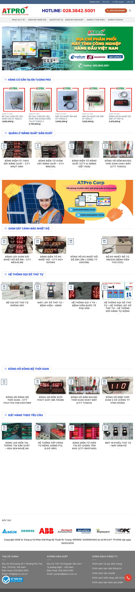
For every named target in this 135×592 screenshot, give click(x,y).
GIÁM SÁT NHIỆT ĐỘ (37, 20)
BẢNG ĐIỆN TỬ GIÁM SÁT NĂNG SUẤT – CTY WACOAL (50, 163)
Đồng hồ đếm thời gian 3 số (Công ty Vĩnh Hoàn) (117, 400)
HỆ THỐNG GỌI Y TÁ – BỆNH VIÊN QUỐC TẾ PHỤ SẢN (84, 305)
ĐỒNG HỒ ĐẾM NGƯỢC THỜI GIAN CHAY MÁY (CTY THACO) (118, 163)
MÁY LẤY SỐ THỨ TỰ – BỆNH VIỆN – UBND (51, 304)
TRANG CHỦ (94, 2)
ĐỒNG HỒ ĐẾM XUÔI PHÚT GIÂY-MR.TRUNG (50, 398)
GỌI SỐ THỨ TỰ (56, 20)
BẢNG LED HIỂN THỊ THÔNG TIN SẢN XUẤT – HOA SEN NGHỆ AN (17, 445)
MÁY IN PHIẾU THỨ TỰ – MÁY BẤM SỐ (118, 444)
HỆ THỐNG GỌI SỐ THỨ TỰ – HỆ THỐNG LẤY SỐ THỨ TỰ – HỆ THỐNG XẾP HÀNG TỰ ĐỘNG (117, 306)
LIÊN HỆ (130, 2)
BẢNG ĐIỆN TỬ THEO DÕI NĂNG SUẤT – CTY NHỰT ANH (17, 163)
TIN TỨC (105, 2)
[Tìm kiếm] (130, 10)
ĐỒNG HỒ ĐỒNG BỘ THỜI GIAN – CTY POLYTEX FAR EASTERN (17, 400)
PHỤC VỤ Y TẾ (18, 20)
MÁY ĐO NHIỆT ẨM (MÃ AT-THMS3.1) (66, 117)
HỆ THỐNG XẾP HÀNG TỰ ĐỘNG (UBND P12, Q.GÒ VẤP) (50, 445)
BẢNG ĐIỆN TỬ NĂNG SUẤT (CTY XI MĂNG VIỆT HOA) (84, 163)
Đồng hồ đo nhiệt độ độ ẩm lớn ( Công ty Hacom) (84, 259)
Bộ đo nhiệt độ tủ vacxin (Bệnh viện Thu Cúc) (117, 259)
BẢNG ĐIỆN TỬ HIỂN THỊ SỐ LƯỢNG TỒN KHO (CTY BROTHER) (84, 445)
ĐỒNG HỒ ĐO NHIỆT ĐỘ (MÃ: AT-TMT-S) (120, 117)
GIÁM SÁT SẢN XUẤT (74, 20)
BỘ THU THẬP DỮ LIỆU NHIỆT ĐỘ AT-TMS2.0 (12, 117)
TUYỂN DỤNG (118, 2)
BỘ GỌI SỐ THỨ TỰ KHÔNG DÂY (17, 304)
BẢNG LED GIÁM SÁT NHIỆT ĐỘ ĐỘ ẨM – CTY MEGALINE (17, 259)
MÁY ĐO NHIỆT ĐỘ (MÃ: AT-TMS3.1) (93, 117)
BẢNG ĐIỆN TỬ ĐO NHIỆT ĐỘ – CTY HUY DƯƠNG (51, 259)
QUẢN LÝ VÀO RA (115, 20)
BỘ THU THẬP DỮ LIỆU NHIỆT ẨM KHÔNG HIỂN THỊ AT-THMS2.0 (40, 118)
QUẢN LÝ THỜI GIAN (95, 20)
